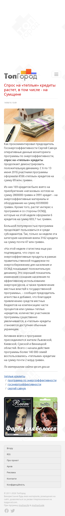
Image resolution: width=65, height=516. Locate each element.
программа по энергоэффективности (32, 380)
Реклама (11, 472)
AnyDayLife (24, 505)
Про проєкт (13, 460)
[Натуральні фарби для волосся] (30, 417)
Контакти (11, 478)
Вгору (10, 448)
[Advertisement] (32, 32)
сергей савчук (17, 388)
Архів (9, 466)
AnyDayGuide (38, 505)
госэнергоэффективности (24, 384)
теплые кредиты (14, 376)
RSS (8, 454)
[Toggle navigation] (56, 74)
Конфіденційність (16, 484)
